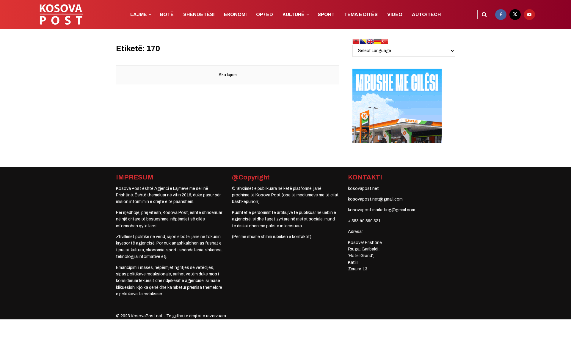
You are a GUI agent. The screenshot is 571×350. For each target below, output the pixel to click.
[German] (377, 41)
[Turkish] (384, 41)
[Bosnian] (363, 41)
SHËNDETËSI (198, 14)
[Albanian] (356, 41)
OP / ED (264, 14)
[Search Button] (484, 14)
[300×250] (397, 105)
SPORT (326, 14)
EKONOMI (235, 14)
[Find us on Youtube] (529, 14)
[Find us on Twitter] (515, 14)
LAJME (138, 14)
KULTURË (294, 14)
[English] (370, 41)
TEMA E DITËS (361, 14)
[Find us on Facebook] (500, 14)
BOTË (167, 14)
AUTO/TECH (426, 14)
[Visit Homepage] (61, 14)
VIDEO (394, 14)
